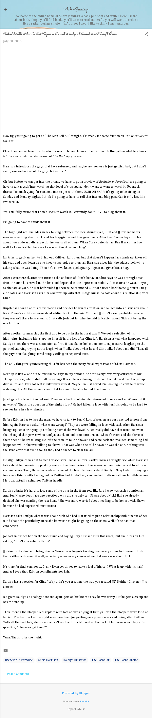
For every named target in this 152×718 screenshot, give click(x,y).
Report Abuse (76, 709)
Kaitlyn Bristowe (74, 660)
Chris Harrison (48, 660)
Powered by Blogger (76, 693)
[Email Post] (5, 652)
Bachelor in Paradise (19, 660)
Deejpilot (84, 701)
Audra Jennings (76, 9)
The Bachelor (100, 660)
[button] (146, 35)
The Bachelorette (126, 660)
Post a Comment (18, 674)
